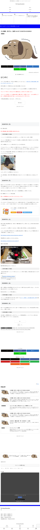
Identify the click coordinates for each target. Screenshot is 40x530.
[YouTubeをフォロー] (10, 362)
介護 (26, 329)
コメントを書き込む (20, 465)
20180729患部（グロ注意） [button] (7, 134)
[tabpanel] (7, 18)
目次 (19, 102)
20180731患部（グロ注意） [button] (7, 268)
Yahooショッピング (27, 212)
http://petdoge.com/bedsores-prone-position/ (9, 240)
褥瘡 (29, 329)
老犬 (15, 329)
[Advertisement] (20, 114)
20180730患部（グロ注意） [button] (7, 199)
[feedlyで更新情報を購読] (29, 362)
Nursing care (3, 329)
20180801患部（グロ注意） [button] (7, 294)
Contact (7, 526)
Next (39, 18)
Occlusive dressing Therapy (21, 329)
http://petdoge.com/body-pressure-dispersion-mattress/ (11, 235)
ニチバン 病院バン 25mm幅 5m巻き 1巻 (18, 207)
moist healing (11, 329)
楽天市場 (19, 212)
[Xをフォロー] (10, 359)
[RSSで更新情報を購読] (20, 364)
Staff (33, 525)
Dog (7, 329)
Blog (20, 526)
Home (7, 525)
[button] (37, 284)
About (20, 525)
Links (33, 526)
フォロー (20, 497)
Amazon (13, 212)
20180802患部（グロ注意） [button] (7, 312)
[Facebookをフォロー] (29, 359)
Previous (0, 18)
